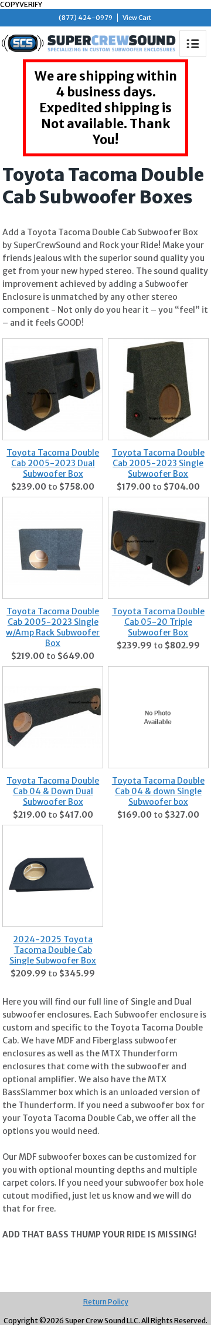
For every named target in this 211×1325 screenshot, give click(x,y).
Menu (192, 43)
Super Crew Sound (89, 42)
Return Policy (105, 1301)
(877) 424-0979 (86, 18)
